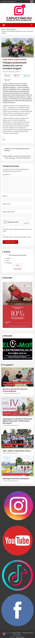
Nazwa (5, 196)
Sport (26, 474)
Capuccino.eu (16, 71)
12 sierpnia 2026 (7, 393)
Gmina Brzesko (7, 382)
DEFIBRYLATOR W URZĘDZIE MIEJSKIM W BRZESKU (16, 149)
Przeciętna (9, 263)
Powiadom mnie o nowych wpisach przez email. (17, 237)
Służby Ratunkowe (20, 59)
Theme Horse (20, 637)
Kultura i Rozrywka (9, 414)
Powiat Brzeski (8, 59)
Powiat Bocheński (22, 414)
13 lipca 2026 (6, 481)
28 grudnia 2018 (7, 71)
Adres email (7, 204)
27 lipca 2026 (6, 425)
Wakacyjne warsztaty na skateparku (16, 478)
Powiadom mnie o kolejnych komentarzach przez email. (17, 230)
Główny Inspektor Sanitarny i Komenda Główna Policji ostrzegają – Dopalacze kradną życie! (17, 157)
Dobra (7, 260)
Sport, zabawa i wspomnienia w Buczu (17, 451)
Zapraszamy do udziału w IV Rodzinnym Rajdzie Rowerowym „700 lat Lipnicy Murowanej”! (17, 421)
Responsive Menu (32, 1)
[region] (17, 304)
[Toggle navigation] (3, 25)
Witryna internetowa (8, 212)
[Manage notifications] (4, 634)
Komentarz (6, 174)
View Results (17, 269)
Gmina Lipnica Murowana (11, 412)
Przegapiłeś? (8, 365)
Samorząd (27, 382)
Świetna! (8, 258)
